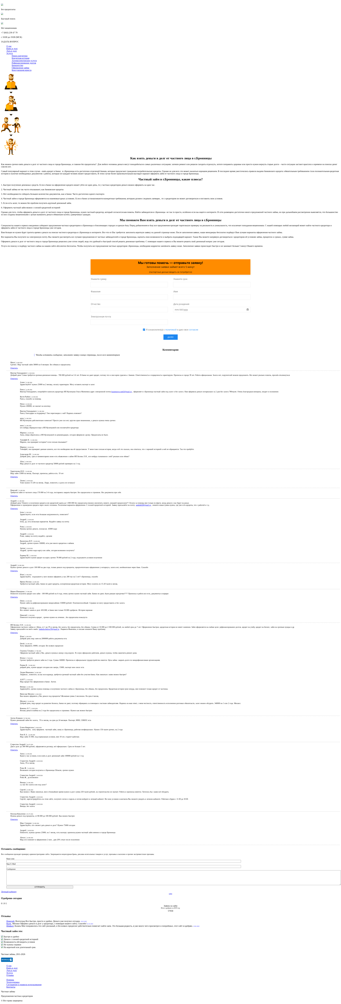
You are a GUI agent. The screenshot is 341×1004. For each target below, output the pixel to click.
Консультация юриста (21, 70)
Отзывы (10, 975)
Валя (8, 923)
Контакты (10, 987)
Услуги (9, 53)
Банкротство (17, 65)
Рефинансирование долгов (24, 63)
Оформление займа (20, 68)
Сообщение (11, 869)
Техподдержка (12, 982)
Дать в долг (11, 51)
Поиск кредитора (19, 56)
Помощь (10, 980)
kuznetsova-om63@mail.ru (121, 392)
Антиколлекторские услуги (24, 60)
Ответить (14, 368)
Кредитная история (20, 58)
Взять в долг (12, 48)
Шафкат (10, 926)
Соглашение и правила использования (23, 984)
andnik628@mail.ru (143, 505)
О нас (9, 46)
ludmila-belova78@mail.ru (49, 629)
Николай (10, 921)
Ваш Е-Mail (11, 864)
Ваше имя (10, 859)
